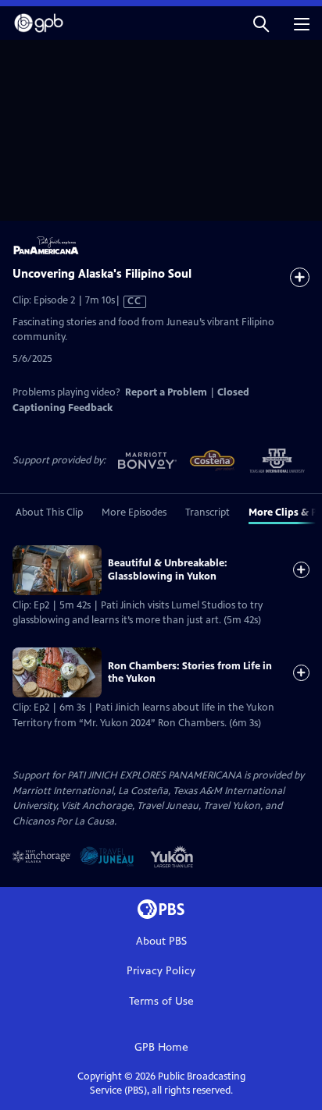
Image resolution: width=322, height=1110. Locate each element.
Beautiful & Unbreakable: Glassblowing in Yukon (167, 569)
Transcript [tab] (207, 512)
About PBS (161, 941)
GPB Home (161, 1047)
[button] (261, 23)
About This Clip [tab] (49, 512)
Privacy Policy (161, 970)
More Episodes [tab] (134, 512)
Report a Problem (166, 392)
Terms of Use (161, 1001)
